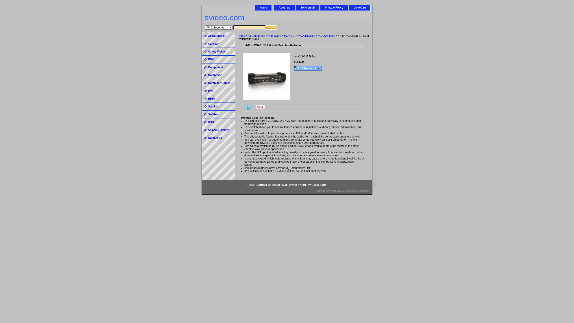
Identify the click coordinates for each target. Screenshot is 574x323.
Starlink (213, 106)
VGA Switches (326, 35)
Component (215, 67)
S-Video (213, 114)
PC (286, 35)
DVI (210, 90)
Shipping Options (219, 130)
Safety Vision (216, 51)
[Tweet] (248, 108)
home (263, 7)
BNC (211, 59)
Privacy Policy (334, 7)
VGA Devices (307, 35)
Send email (307, 7)
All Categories (256, 35)
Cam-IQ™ (214, 43)
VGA (293, 35)
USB (211, 122)
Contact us (215, 138)
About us (284, 7)
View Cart (360, 7)
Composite (215, 75)
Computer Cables (219, 83)
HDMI (211, 98)
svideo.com (224, 17)
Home (241, 35)
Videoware (274, 35)
